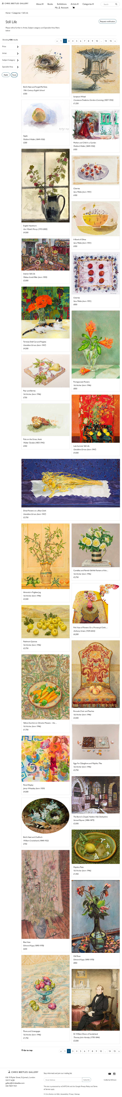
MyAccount (61, 7)
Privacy (71, 1094)
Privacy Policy (85, 1086)
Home (8, 12)
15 (111, 41)
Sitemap (77, 1094)
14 (106, 41)
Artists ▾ (74, 3)
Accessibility (64, 1094)
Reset (14, 74)
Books (50, 3)
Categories (16, 12)
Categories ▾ (88, 3)
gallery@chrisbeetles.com (15, 1083)
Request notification (107, 21)
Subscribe (86, 1079)
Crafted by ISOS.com (110, 1080)
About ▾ (39, 3)
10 (97, 41)
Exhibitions (62, 3)
